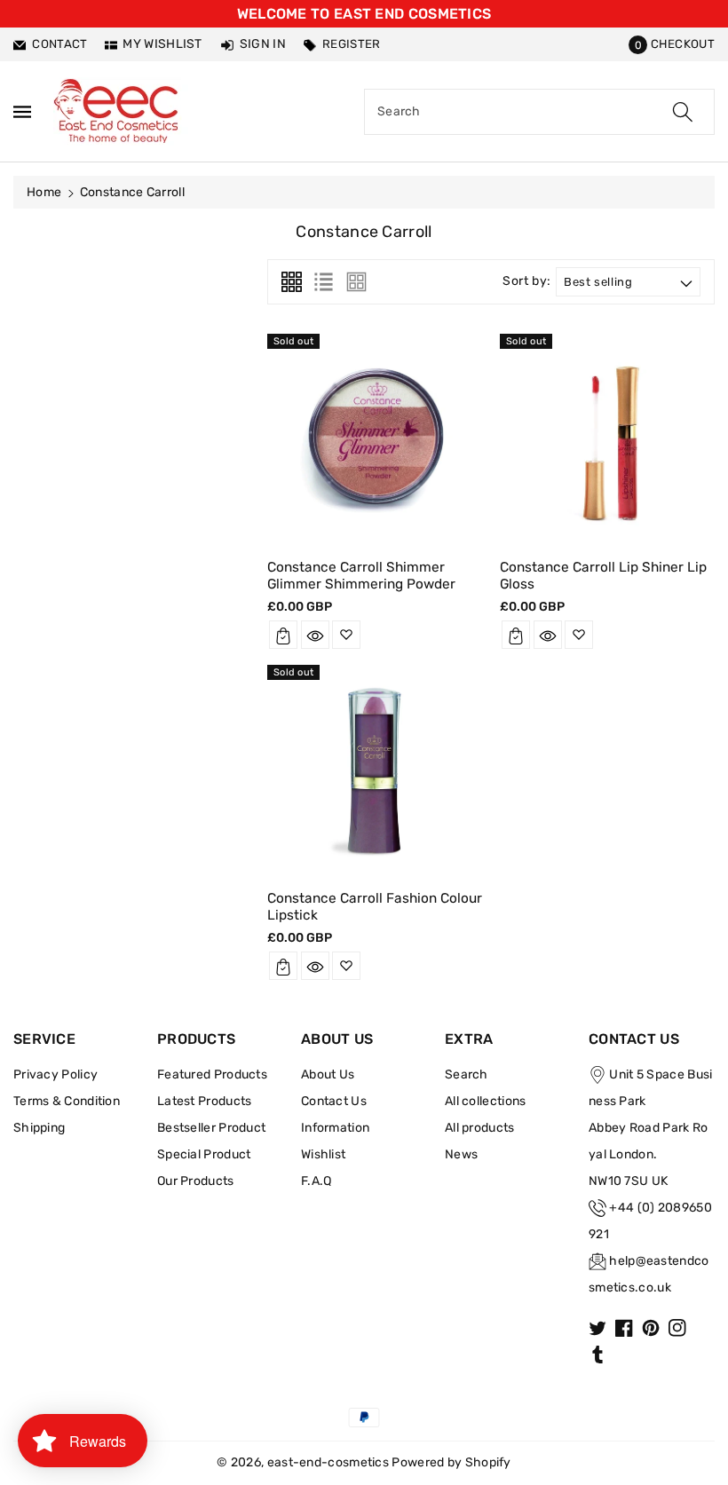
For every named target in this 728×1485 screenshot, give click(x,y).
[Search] (683, 112)
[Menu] (22, 111)
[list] (323, 282)
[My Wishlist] (346, 634)
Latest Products (204, 1101)
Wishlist (323, 1154)
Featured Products (212, 1074)
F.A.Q (316, 1181)
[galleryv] (356, 282)
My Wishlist (162, 43)
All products (480, 1127)
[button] (672, 43)
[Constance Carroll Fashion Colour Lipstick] (374, 769)
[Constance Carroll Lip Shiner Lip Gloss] (607, 438)
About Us (327, 1074)
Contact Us (334, 1101)
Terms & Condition (66, 1101)
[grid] (291, 282)
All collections (485, 1101)
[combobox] (539, 112)
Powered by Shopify (451, 1462)
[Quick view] (315, 634)
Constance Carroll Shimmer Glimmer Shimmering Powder (361, 575)
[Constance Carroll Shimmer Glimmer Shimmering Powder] (374, 438)
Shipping (39, 1127)
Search (466, 1074)
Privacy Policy (55, 1074)
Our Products (195, 1181)
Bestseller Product (211, 1127)
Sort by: (526, 281)
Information (335, 1127)
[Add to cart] (283, 634)
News (461, 1154)
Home (44, 192)
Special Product (204, 1154)
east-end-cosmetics (328, 1462)
